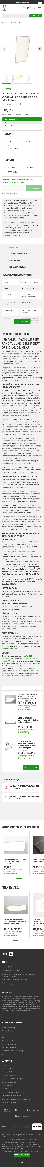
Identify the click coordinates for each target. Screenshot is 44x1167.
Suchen (35, 16)
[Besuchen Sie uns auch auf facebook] (11, 954)
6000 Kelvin (12, 172)
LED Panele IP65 (7, 1072)
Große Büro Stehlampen (9, 1102)
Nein (9, 141)
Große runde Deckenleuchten (11, 1096)
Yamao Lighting (24, 701)
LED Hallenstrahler (8, 1089)
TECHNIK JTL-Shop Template (30, 1151)
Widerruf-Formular (8, 1031)
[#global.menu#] (39, 7)
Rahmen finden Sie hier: (10, 648)
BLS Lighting (6, 88)
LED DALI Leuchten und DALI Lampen (13, 1092)
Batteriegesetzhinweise (9, 1044)
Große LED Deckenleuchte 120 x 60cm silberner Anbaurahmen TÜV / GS (28, 696)
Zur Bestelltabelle (17, 182)
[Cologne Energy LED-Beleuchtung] (5, 8)
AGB (3, 1038)
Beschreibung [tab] (13, 247)
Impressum (5, 1034)
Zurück (4, 23)
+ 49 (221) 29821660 (10, 967)
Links (3, 1054)
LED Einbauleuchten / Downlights (12, 1079)
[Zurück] (4, 49)
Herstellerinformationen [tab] (17, 267)
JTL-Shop (16, 1151)
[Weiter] (40, 49)
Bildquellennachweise (9, 1047)
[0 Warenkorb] (33, 7)
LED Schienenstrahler (9, 1075)
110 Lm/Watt (25, 302)
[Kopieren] (19, 104)
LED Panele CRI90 (7, 1069)
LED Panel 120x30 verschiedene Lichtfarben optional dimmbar (28, 720)
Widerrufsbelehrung (8, 1028)
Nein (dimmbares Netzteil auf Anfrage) (30, 322)
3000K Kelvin (26, 294)
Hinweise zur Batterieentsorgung (12, 1051)
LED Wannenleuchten (9, 1082)
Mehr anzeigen (22, 321)
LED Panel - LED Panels (17, 23)
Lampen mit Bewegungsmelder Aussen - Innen (16, 1099)
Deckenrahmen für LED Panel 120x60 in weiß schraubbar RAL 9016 (15, 862)
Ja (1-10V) (29, 141)
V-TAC (20, 725)
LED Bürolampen (7, 1085)
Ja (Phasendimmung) (14, 148)
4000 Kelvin (30, 168)
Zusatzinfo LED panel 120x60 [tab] (18, 254)
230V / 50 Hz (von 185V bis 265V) (29, 311)
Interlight (22, 750)
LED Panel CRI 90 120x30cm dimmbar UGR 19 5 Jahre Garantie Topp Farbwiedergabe (28, 745)
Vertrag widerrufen (22, 1155)
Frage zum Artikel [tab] (15, 260)
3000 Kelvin (12, 168)
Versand (15, 114)
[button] (22, 134)
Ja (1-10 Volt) (33, 324)
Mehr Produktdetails (12, 235)
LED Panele (5, 1065)
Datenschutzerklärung (9, 1041)
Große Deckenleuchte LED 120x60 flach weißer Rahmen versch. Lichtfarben (15, 922)
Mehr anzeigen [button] (31, 768)
